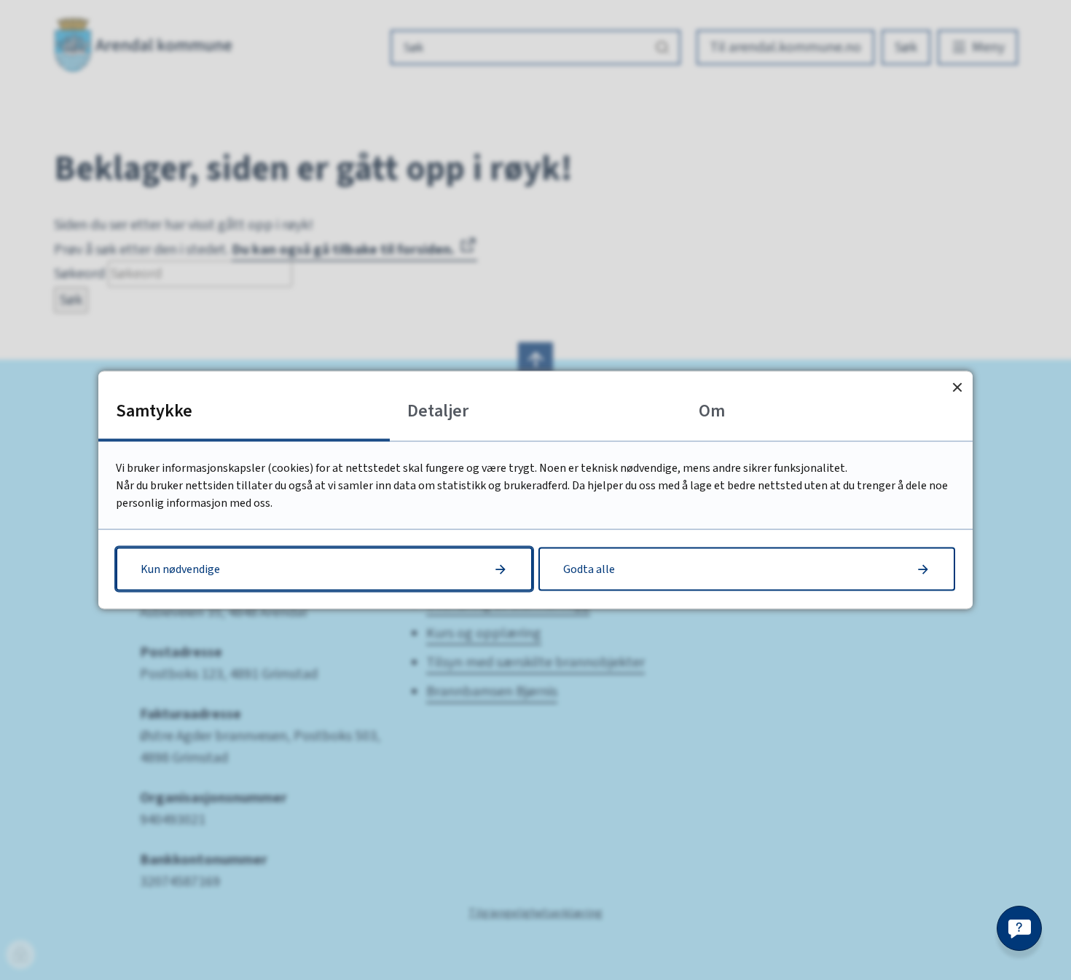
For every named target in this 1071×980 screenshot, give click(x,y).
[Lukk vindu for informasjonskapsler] (957, 387)
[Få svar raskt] (1019, 928)
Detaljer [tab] (437, 411)
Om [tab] (712, 411)
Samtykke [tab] (154, 411)
